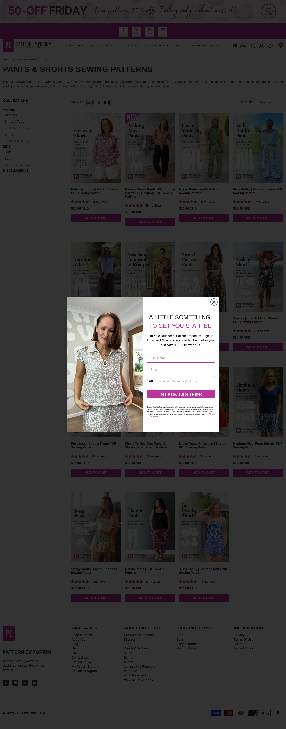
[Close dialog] (214, 302)
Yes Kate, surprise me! (181, 394)
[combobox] (154, 381)
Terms (156, 416)
